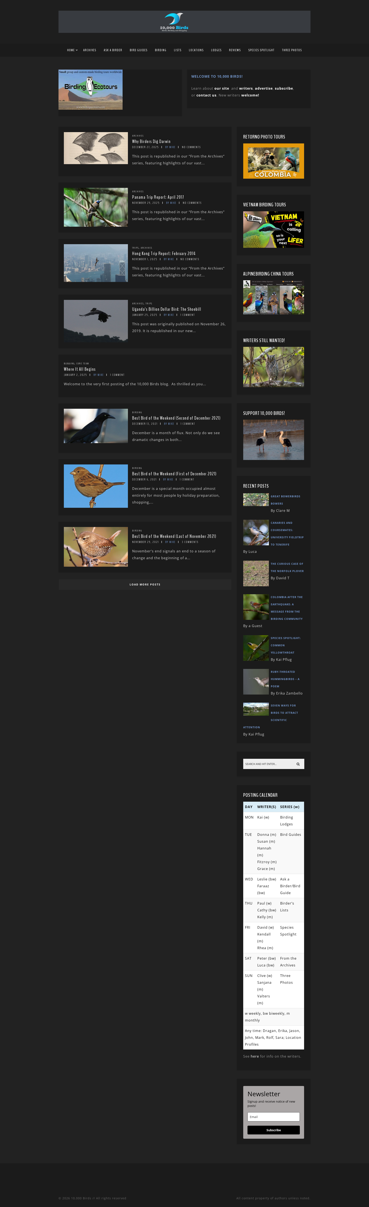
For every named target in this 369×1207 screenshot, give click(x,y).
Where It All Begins (80, 369)
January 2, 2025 (75, 375)
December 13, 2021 (145, 424)
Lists (178, 50)
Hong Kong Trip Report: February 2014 (164, 253)
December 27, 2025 (145, 147)
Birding (161, 50)
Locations (196, 50)
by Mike (170, 147)
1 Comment (187, 315)
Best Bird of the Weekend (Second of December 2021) (176, 418)
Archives (89, 50)
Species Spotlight (261, 50)
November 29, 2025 (146, 203)
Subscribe (273, 1130)
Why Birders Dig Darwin (151, 141)
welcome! (250, 95)
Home (71, 50)
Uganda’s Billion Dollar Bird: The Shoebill (166, 309)
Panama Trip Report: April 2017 (158, 197)
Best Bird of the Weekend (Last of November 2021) (174, 536)
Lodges (216, 50)
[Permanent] (96, 163)
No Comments (191, 147)
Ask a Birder (113, 50)
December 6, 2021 (144, 479)
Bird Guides (139, 50)
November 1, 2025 (144, 259)
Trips (135, 248)
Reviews (235, 50)
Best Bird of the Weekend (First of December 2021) (174, 474)
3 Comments (190, 542)
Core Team (82, 363)
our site (221, 88)
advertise (264, 88)
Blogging (69, 363)
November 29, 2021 (145, 542)
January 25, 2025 (144, 315)
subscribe (284, 88)
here (255, 1056)
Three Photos (292, 50)
